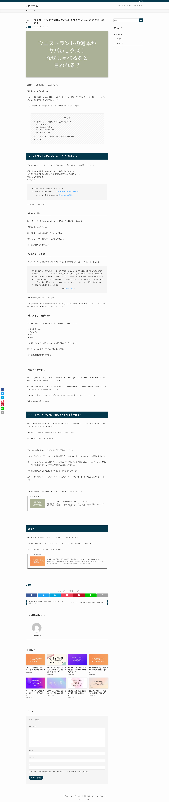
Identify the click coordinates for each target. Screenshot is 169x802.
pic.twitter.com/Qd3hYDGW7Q (68, 191)
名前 (31, 750)
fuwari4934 (36, 635)
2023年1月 (119, 34)
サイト (31, 765)
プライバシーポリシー (98, 796)
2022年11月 (119, 43)
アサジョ (69, 288)
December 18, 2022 (66, 195)
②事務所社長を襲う (46, 127)
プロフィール (68, 796)
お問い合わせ (78, 796)
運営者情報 (87, 796)
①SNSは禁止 (44, 124)
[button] (31, 595)
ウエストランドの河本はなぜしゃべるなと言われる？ (55, 136)
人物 (29, 27)
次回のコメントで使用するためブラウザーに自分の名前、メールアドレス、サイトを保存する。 (60, 772)
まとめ (39, 139)
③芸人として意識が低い (47, 130)
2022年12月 (119, 39)
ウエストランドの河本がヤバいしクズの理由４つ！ (55, 122)
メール (32, 757)
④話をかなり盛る (45, 132)
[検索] (142, 1)
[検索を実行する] (141, 20)
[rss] (139, 1)
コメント (32, 726)
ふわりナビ (32, 6)
